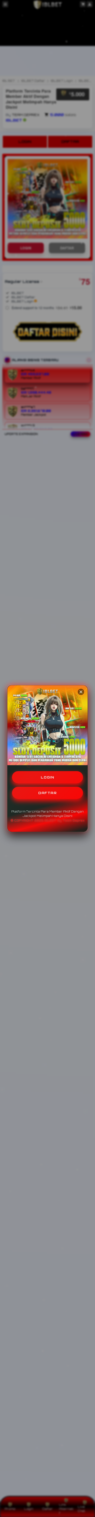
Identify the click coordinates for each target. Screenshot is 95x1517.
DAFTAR (47, 793)
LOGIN (47, 777)
